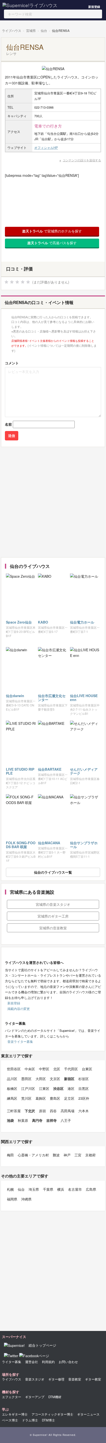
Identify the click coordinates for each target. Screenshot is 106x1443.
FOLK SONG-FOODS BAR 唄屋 (20, 844)
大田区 (40, 1078)
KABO (43, 622)
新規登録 (94, 6)
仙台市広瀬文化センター (52, 697)
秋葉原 (23, 1120)
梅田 (10, 1154)
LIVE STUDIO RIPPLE (20, 771)
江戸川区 (28, 1088)
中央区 (30, 1068)
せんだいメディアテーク (84, 771)
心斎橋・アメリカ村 (33, 1154)
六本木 (83, 1110)
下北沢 (30, 1110)
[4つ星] (22, 282)
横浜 (60, 1189)
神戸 (67, 1154)
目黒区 (83, 1088)
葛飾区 (40, 1098)
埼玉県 (34, 1189)
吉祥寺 (51, 1120)
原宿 (42, 1110)
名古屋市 (75, 1189)
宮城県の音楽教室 (53, 927)
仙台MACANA (49, 842)
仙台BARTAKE (49, 769)
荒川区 (26, 1098)
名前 (8, 424)
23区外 (83, 1098)
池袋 (10, 1120)
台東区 (87, 1068)
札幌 (10, 1189)
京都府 (90, 1154)
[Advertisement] (53, 502)
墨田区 (26, 1078)
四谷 (53, 1110)
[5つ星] (28, 282)
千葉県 (48, 1189)
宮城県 (31, 30)
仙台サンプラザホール (84, 844)
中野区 (44, 1068)
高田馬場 (67, 1110)
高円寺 (37, 1120)
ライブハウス (11, 30)
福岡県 (12, 1199)
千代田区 (71, 1068)
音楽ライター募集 (20, 1041)
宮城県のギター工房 (53, 916)
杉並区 (83, 1078)
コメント (12, 362)
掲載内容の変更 (18, 1008)
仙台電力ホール (82, 622)
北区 (56, 1068)
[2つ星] (11, 282)
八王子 (66, 1120)
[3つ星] (17, 282)
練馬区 (12, 1098)
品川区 (12, 1078)
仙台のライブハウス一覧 (53, 872)
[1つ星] (6, 282)
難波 (56, 1154)
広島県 (91, 1189)
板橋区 (12, 1088)
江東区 (44, 1088)
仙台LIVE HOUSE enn (84, 697)
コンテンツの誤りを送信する (82, 160)
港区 (71, 1088)
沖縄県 (26, 1199)
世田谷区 (14, 1068)
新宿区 (69, 1078)
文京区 (55, 1078)
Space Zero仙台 (19, 622)
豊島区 (55, 1098)
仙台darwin (15, 695)
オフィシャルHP (46, 147)
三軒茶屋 (14, 1110)
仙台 (44, 30)
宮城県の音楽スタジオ (53, 904)
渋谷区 (58, 1088)
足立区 (69, 1098)
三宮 (77, 1154)
